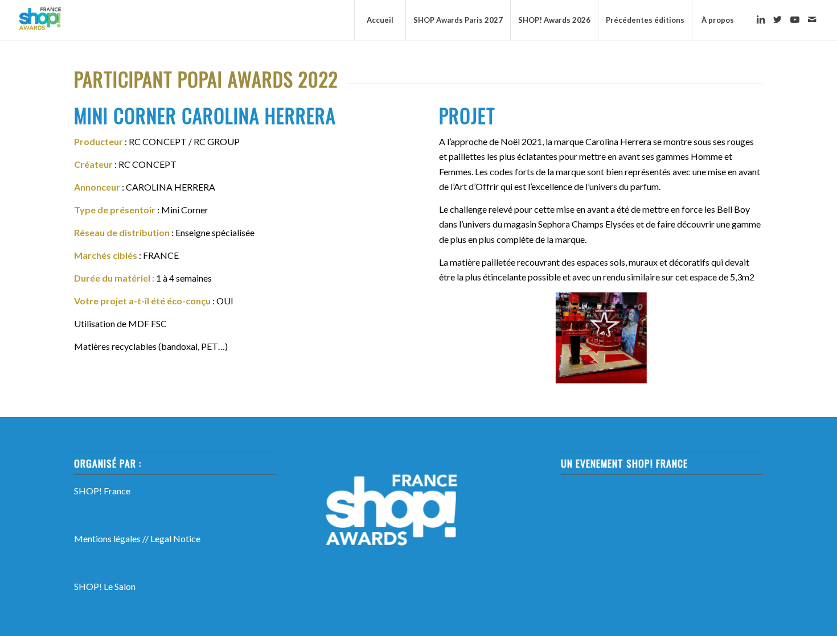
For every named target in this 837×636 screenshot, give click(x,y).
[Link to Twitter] (777, 19)
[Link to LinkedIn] (760, 19)
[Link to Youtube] (794, 19)
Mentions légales (107, 538)
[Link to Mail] (811, 19)
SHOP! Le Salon (105, 586)
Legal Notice (175, 538)
